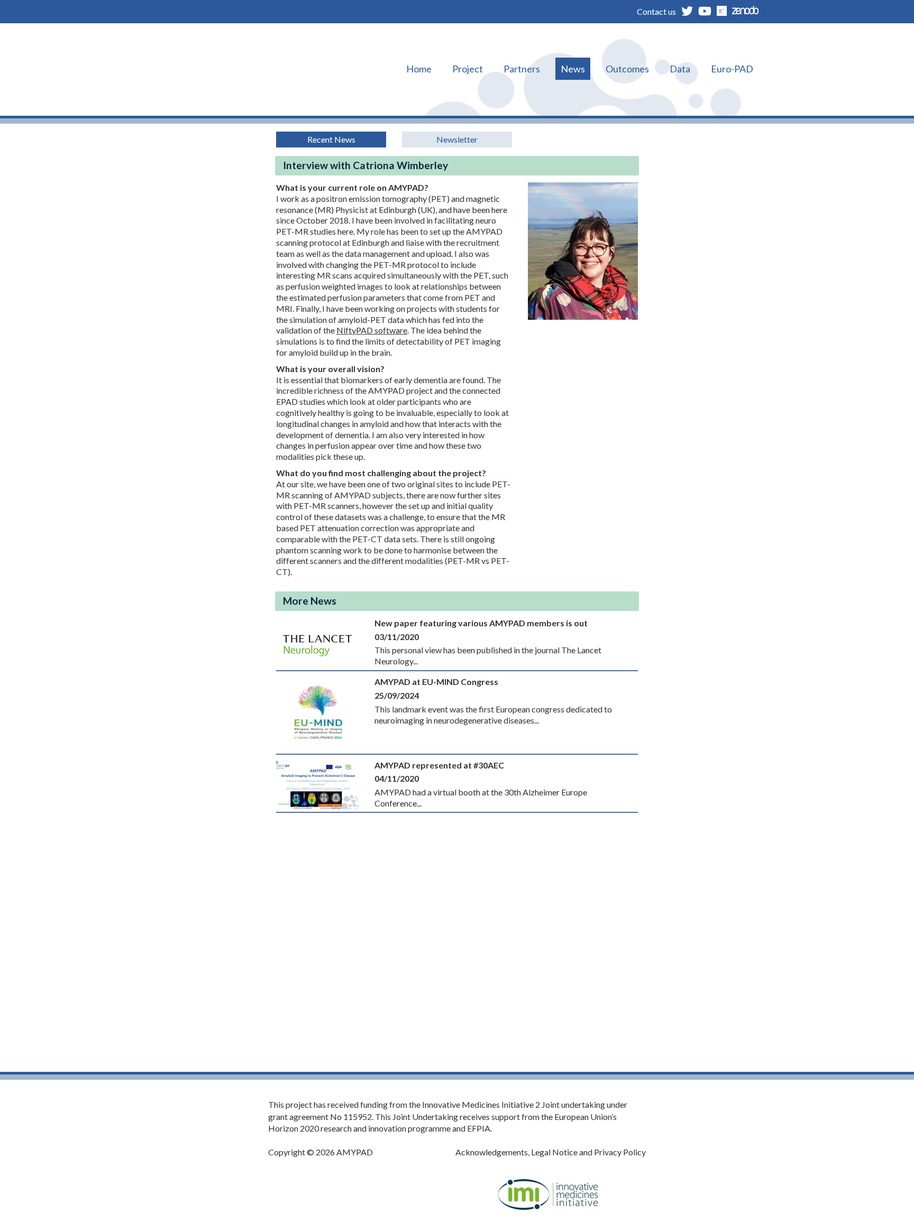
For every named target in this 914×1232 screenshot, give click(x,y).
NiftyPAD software (371, 330)
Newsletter (457, 139)
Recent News (331, 139)
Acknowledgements (491, 1152)
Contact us (656, 11)
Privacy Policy (620, 1152)
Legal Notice (554, 1152)
